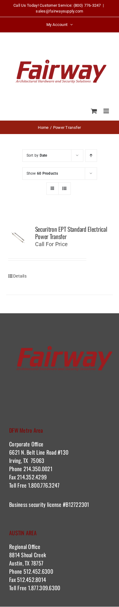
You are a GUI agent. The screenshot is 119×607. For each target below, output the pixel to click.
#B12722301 (77, 504)
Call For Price (51, 244)
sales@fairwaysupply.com (59, 11)
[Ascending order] (91, 155)
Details (20, 276)
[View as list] (64, 188)
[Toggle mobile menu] (106, 111)
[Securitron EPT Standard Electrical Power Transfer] (18, 237)
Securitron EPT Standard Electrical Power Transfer (71, 232)
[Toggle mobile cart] (94, 111)
